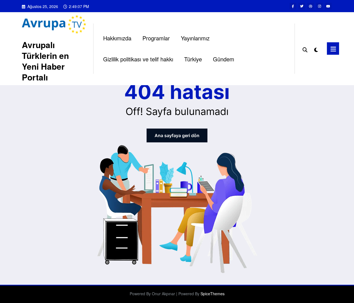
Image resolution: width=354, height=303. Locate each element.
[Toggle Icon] (333, 48)
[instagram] (319, 6)
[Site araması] (305, 48)
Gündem (223, 59)
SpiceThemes (213, 293)
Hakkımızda (117, 38)
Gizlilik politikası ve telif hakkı (138, 59)
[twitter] (301, 6)
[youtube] (328, 6)
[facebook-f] (293, 6)
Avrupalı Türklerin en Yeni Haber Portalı (45, 61)
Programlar (156, 38)
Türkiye (193, 59)
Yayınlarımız (195, 38)
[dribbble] (310, 6)
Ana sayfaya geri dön (177, 135)
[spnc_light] (316, 48)
